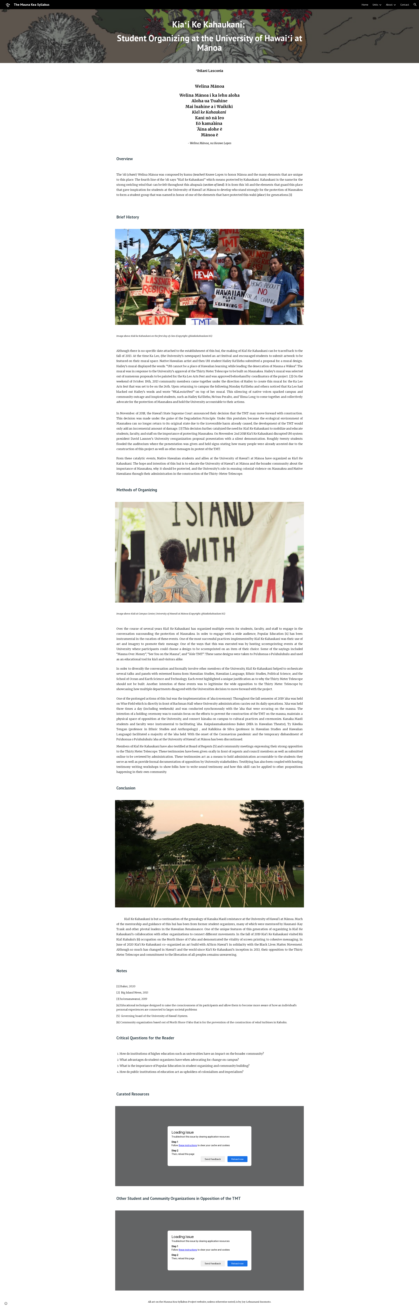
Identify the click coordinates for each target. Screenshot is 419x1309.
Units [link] (375, 4)
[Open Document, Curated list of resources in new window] (297, 1110)
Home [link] (365, 4)
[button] (415, 5)
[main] (209, 36)
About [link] (389, 4)
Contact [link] (404, 4)
